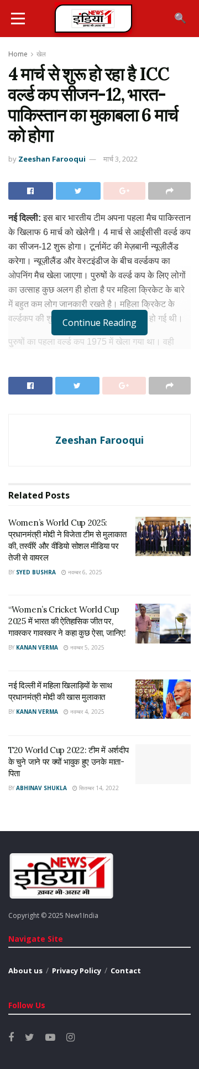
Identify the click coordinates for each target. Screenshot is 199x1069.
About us (25, 970)
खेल (41, 54)
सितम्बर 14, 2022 (98, 788)
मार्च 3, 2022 (120, 159)
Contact (126, 970)
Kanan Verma (37, 647)
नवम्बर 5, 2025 (86, 647)
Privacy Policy (76, 970)
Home (18, 54)
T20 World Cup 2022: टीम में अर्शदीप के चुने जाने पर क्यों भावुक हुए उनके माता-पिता (68, 762)
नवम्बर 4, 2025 (86, 711)
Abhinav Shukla (41, 788)
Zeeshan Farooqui (52, 159)
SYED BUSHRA (36, 572)
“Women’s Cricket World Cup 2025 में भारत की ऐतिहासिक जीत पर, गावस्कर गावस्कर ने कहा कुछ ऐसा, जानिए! (67, 621)
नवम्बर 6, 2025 (84, 572)
